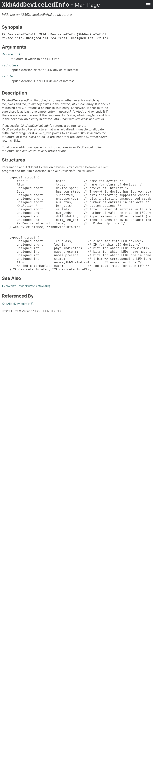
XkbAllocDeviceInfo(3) (17, 304)
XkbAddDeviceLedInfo (51, 4)
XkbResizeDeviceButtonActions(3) (26, 286)
